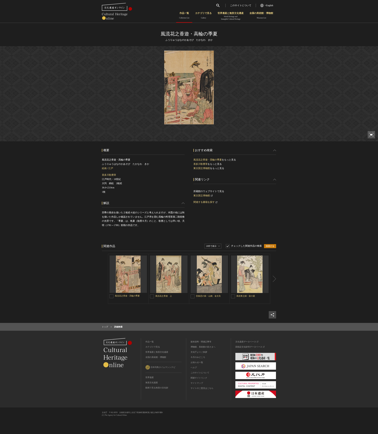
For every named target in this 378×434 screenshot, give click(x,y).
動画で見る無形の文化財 (156, 388)
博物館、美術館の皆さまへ (203, 347)
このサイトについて (240, 5)
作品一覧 (184, 15)
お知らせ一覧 (197, 362)
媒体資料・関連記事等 (201, 342)
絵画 (104, 168)
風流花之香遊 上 (163, 296)
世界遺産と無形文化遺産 (231, 16)
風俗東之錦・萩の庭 (245, 296)
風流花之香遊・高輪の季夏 (207, 159)
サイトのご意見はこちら (202, 388)
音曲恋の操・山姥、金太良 (208, 296)
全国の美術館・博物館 (261, 15)
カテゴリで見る (203, 15)
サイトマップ (197, 383)
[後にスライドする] (273, 279)
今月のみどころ (198, 357)
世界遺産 (149, 377)
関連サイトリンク (199, 378)
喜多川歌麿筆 (109, 175)
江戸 (110, 168)
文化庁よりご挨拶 (199, 352)
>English (269, 5)
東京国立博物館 (201, 168)
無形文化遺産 (151, 382)
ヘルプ (194, 367)
